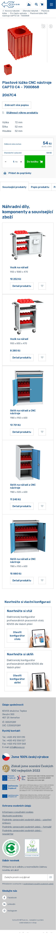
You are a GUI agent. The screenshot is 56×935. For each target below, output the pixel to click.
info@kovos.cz (17, 747)
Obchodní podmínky (12, 815)
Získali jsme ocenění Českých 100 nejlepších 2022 (32, 768)
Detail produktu (22, 286)
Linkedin (11, 904)
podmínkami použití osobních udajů (38, 884)
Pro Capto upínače (18, 13)
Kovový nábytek (12, 11)
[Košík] (42, 4)
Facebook (12, 897)
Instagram (12, 911)
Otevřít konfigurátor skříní (17, 679)
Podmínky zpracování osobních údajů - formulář (27, 826)
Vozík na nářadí (19, 267)
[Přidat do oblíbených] (42, 286)
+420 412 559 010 (16, 737)
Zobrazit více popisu (17, 105)
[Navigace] (51, 4)
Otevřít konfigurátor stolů (17, 636)
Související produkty (14, 187)
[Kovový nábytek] (10, 4)
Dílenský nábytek (30, 11)
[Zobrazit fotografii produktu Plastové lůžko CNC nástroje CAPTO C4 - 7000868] (20, 60)
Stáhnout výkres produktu (22, 112)
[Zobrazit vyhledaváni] (36, 4)
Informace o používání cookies (17, 812)
